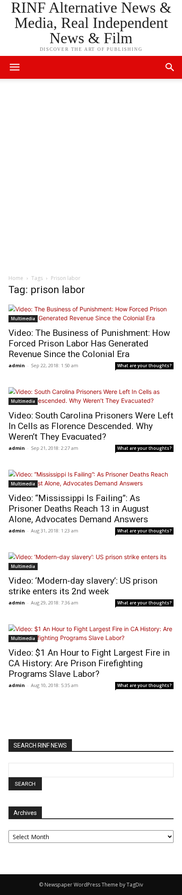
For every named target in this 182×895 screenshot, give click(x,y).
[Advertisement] (91, 179)
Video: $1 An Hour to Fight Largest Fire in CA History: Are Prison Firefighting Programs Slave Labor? (89, 663)
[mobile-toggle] (14, 67)
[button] (170, 67)
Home (15, 278)
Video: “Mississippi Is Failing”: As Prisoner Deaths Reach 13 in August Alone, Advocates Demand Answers (78, 508)
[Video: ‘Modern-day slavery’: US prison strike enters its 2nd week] (91, 561)
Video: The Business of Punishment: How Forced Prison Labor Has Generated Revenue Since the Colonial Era (89, 343)
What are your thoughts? (144, 366)
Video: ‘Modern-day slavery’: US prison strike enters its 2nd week (82, 586)
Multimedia (23, 318)
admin (16, 365)
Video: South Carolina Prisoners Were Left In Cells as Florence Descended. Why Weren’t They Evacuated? (91, 426)
